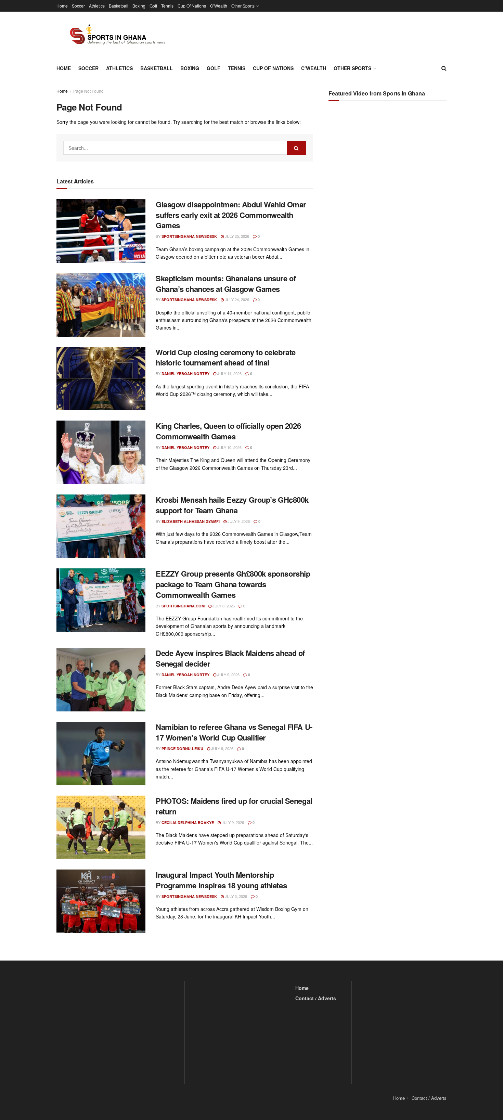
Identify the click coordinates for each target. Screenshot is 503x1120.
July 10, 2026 (229, 447)
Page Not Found (88, 91)
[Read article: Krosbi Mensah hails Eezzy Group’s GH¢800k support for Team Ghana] (100, 526)
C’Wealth (218, 6)
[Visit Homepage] (113, 35)
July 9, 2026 (238, 521)
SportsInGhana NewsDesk (189, 236)
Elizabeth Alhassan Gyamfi (191, 521)
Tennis (167, 6)
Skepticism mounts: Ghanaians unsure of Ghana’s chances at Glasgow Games (226, 283)
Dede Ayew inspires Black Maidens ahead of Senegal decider (230, 658)
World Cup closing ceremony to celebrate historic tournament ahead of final (226, 357)
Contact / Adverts (315, 998)
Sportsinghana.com (183, 605)
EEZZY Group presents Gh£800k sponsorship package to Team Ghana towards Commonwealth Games (233, 584)
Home (62, 6)
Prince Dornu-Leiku (182, 748)
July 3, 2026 (235, 896)
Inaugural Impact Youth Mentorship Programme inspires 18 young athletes (221, 880)
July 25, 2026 (236, 236)
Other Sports (243, 6)
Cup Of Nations (192, 6)
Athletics (97, 6)
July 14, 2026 (229, 373)
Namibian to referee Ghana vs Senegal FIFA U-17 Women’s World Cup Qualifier (234, 732)
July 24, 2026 (236, 299)
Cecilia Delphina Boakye (188, 822)
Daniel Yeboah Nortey (185, 373)
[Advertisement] (388, 174)
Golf (153, 6)
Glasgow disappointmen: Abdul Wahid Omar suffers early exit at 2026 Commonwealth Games (231, 215)
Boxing (138, 6)
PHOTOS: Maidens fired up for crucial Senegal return (234, 806)
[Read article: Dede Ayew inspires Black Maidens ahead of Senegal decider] (100, 679)
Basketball (118, 6)
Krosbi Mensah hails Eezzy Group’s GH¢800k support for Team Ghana (232, 505)
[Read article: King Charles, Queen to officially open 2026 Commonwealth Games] (100, 452)
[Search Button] (444, 68)
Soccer (78, 6)
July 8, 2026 (223, 605)
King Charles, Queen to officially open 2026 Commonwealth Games (228, 431)
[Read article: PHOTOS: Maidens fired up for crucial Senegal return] (100, 827)
